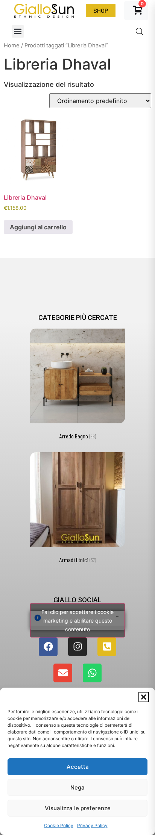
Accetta (78, 766)
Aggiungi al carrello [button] (38, 227)
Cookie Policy (58, 825)
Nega (77, 787)
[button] (143, 697)
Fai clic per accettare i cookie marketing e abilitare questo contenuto (77, 620)
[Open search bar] (139, 31)
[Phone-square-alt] (106, 646)
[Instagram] (77, 646)
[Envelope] (62, 673)
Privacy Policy (92, 825)
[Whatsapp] (92, 673)
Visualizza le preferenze (78, 808)
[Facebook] (48, 646)
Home (12, 45)
